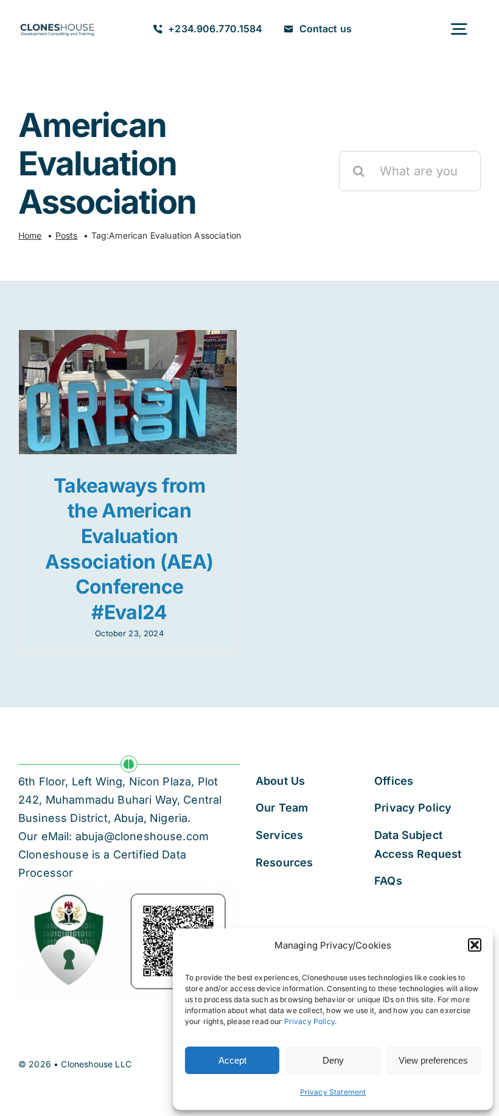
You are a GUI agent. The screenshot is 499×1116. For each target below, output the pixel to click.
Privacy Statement (333, 1092)
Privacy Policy (309, 1021)
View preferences (433, 1060)
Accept (232, 1060)
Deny (333, 1060)
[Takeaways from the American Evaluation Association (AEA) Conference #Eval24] (128, 392)
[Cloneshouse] (57, 23)
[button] (475, 945)
